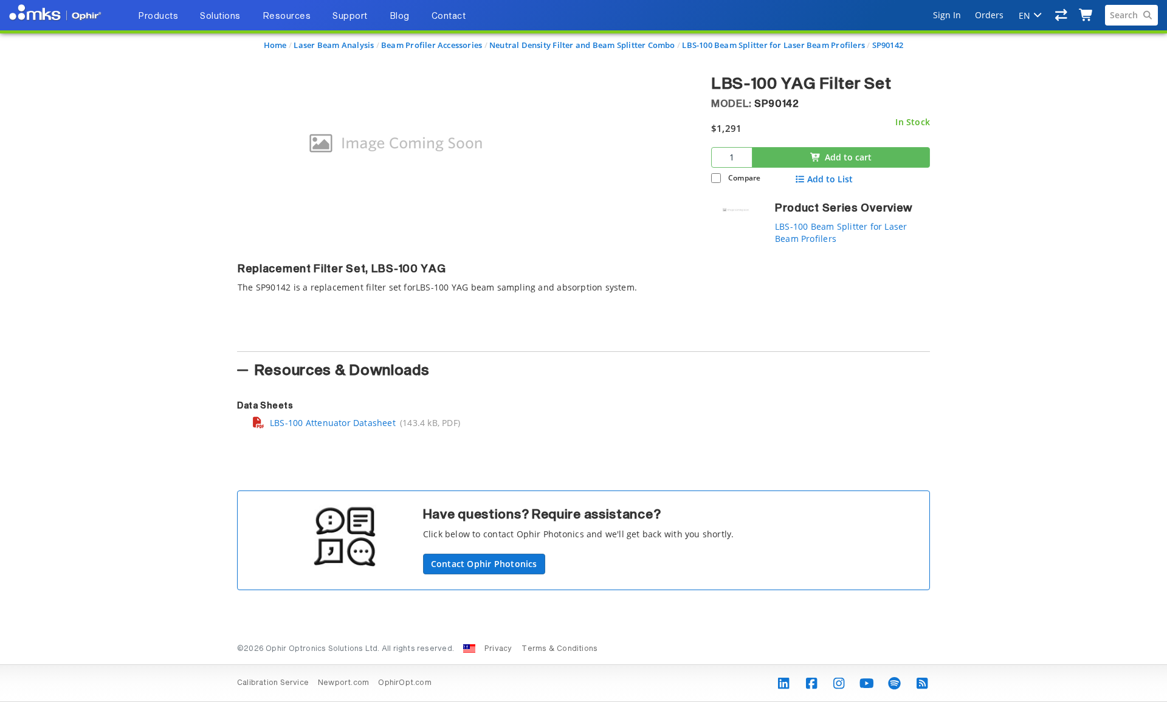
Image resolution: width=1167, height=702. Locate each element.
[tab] (465, 298)
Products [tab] (158, 16)
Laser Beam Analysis (334, 45)
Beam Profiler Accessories (431, 45)
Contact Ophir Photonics (484, 564)
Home (275, 45)
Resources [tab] (287, 16)
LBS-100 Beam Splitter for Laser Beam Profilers (773, 45)
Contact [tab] (449, 16)
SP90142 (887, 45)
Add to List (830, 179)
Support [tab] (350, 16)
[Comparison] (1061, 15)
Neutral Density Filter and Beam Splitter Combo (582, 45)
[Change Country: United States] (469, 648)
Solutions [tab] (220, 16)
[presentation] (583, 351)
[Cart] (1086, 15)
